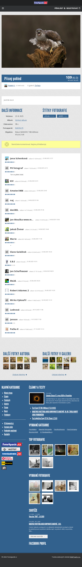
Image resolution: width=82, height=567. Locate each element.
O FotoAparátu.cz (46, 432)
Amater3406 (16, 190)
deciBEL (14, 210)
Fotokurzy (7, 414)
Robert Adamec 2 (19, 290)
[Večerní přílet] (45, 360)
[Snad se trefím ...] (13, 360)
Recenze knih (33, 432)
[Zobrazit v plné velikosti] (41, 41)
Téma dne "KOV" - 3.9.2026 (36, 516)
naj (12, 200)
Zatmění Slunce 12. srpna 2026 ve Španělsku (59, 395)
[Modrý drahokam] (27, 360)
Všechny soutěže (37, 536)
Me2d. (13, 281)
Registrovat (73, 8)
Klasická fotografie (45, 429)
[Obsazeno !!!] (34, 360)
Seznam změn (8, 426)
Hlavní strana (8, 392)
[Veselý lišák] (45, 366)
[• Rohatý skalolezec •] (66, 360)
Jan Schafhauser (19, 271)
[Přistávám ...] (6, 366)
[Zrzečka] (73, 360)
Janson (14, 319)
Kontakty (7, 434)
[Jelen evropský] (59, 366)
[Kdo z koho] (13, 366)
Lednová (14, 310)
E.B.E (12, 261)
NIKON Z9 (19, 128)
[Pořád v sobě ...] (6, 360)
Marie (13, 239)
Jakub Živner (17, 229)
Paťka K (14, 329)
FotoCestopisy (72, 429)
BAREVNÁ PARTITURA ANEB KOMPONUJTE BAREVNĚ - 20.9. (45, 524)
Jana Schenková (18, 158)
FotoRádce (33, 429)
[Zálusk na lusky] (52, 366)
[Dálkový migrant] (59, 360)
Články (6, 396)
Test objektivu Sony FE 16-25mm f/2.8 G (44, 418)
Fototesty (7, 400)
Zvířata (37, 85)
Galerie (6, 403)
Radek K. (11, 85)
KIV (12, 181)
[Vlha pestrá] (20, 360)
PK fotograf (16, 168)
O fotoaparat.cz (9, 423)
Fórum (6, 407)
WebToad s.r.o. (75, 557)
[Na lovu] (66, 366)
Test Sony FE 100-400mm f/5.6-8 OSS (44, 408)
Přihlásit (59, 8)
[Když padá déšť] (52, 360)
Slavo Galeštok (18, 252)
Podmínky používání (10, 430)
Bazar (6, 411)
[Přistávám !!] (20, 366)
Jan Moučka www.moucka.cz (22, 219)
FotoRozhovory (59, 429)
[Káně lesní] (27, 366)
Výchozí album (21, 120)
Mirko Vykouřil (18, 300)
